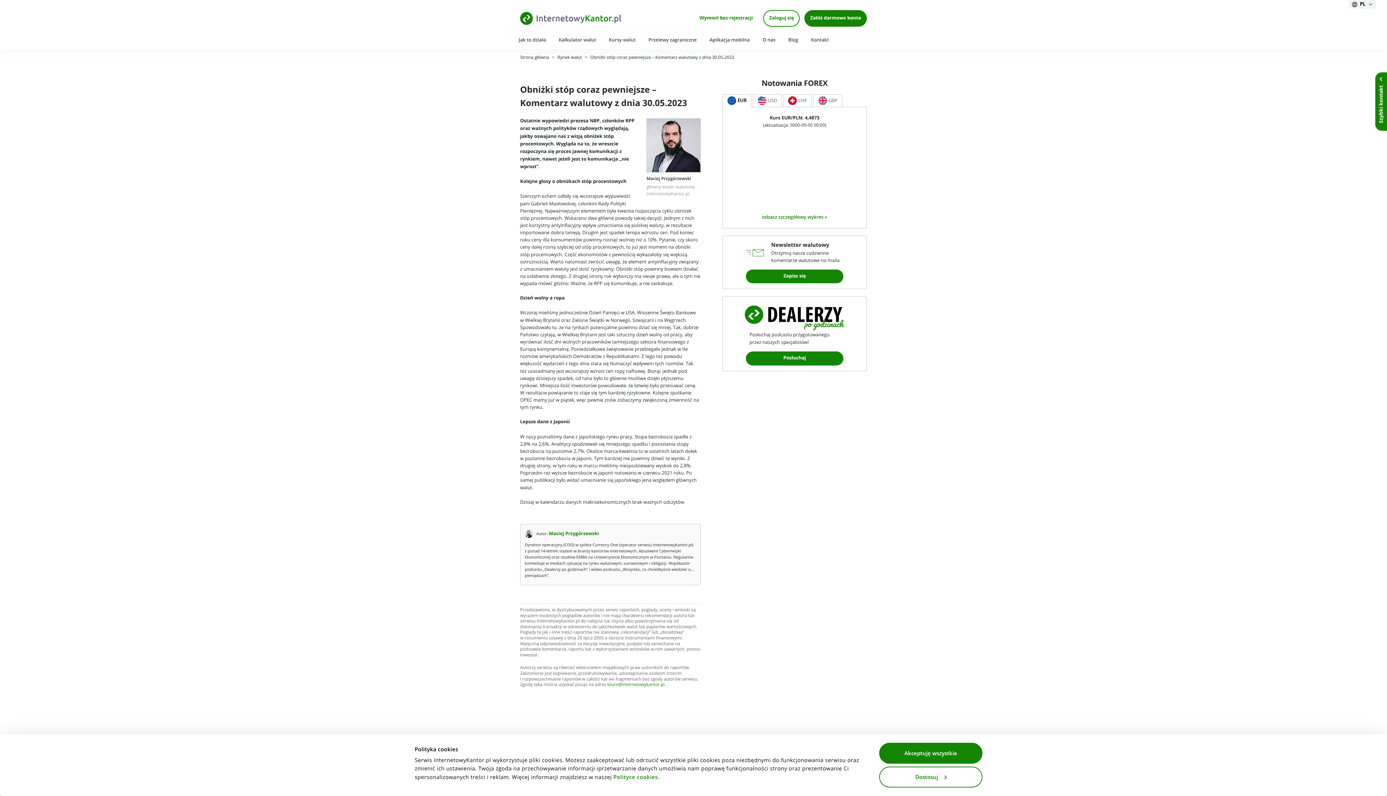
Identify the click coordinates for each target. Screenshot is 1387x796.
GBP (833, 100)
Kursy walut (622, 40)
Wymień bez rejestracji (726, 18)
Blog (793, 40)
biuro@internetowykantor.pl (636, 684)
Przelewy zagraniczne (672, 40)
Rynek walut (570, 57)
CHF (802, 100)
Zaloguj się (781, 18)
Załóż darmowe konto (835, 18)
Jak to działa (532, 40)
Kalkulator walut (577, 40)
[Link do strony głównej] (570, 18)
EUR (742, 100)
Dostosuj (926, 776)
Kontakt (820, 40)
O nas (768, 40)
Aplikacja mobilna (729, 40)
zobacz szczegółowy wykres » (794, 217)
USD (772, 100)
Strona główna (534, 57)
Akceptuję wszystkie (930, 753)
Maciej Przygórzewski (574, 534)
